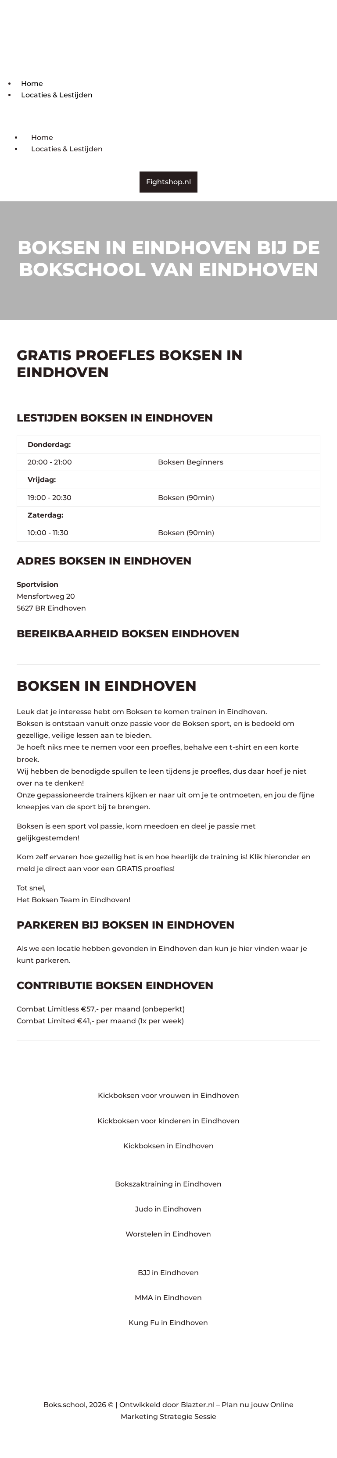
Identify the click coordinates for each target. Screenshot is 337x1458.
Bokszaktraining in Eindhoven (168, 1184)
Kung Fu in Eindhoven (168, 1323)
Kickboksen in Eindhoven (168, 1146)
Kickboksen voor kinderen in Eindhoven (168, 1121)
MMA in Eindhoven (168, 1298)
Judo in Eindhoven (168, 1209)
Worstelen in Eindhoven (168, 1234)
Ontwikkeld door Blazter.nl (167, 1405)
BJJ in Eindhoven (168, 1273)
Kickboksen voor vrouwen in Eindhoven (168, 1095)
